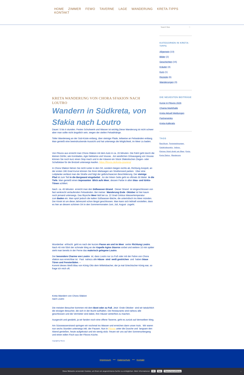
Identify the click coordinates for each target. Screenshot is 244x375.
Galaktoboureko (166, 147)
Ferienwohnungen (176, 143)
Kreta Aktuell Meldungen (171, 113)
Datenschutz (123, 360)
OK (153, 371)
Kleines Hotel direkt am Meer (171, 151)
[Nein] (241, 371)
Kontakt (140, 360)
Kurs (161, 72)
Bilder (162, 57)
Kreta (188, 151)
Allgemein (164, 51)
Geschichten (165, 62)
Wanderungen (166, 82)
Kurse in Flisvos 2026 (170, 103)
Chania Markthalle (168, 108)
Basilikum (163, 143)
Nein (159, 371)
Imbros (177, 147)
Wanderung (176, 155)
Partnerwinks (166, 118)
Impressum (105, 360)
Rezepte (163, 77)
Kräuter (163, 67)
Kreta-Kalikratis (167, 123)
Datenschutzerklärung (173, 371)
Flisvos (112, 328)
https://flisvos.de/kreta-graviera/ (115, 162)
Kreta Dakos (164, 155)
